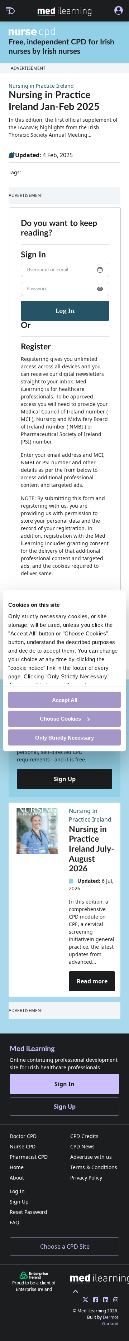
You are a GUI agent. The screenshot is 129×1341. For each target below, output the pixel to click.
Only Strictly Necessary (64, 737)
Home (17, 1167)
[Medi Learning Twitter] (83, 1300)
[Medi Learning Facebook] (94, 1300)
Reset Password (28, 1212)
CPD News (82, 1146)
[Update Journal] (114, 1300)
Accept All (64, 700)
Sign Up (65, 779)
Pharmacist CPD (29, 1156)
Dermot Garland (110, 1320)
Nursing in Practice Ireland (41, 85)
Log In (17, 1191)
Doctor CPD (23, 1136)
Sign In (64, 1084)
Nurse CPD (22, 1146)
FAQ (14, 1222)
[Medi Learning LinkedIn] (104, 1300)
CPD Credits (84, 1136)
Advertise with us (91, 1156)
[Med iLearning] (64, 11)
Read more (92, 981)
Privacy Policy (86, 1177)
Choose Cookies (60, 719)
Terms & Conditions (93, 1167)
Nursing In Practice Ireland (90, 815)
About (17, 1177)
